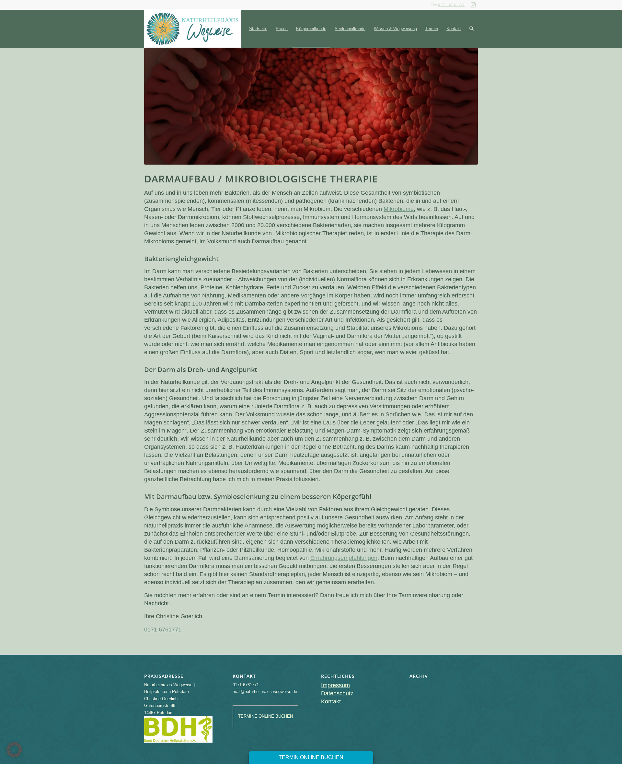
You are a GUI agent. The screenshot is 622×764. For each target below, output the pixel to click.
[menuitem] (258, 29)
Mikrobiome (399, 209)
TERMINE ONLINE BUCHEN (265, 716)
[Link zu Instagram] (473, 5)
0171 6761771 (162, 629)
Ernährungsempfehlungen (343, 558)
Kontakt (331, 701)
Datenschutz (337, 693)
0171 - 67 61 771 (451, 5)
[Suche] (471, 29)
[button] (14, 749)
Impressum (335, 685)
